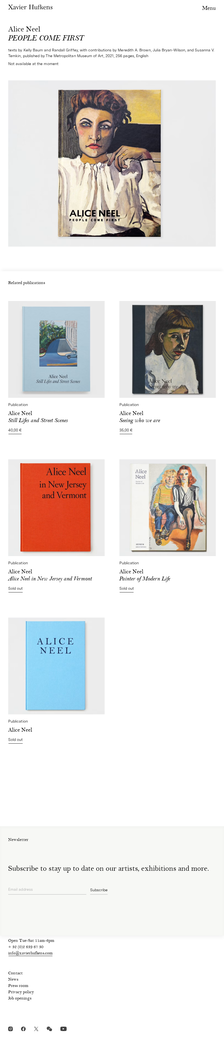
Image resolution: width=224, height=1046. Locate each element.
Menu (209, 8)
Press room (18, 986)
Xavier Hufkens (30, 7)
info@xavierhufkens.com (30, 953)
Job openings (19, 999)
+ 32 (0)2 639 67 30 (25, 947)
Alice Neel (144, 575)
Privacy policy (21, 992)
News (13, 980)
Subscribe (99, 890)
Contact (15, 973)
